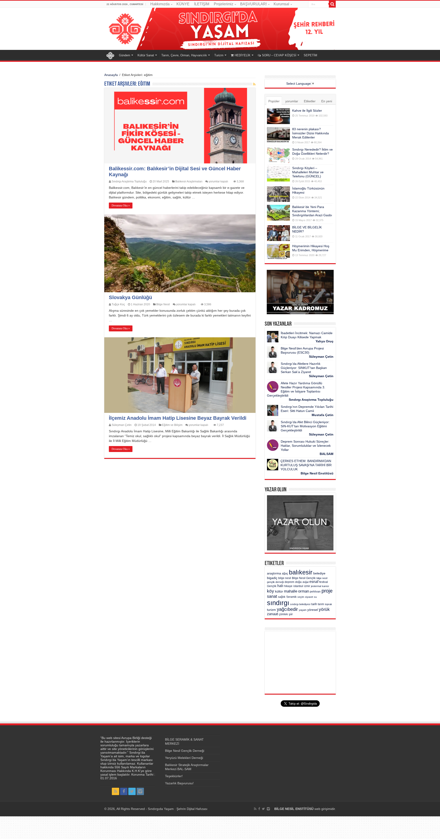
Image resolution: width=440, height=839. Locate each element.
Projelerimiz (223, 4)
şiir (291, 614)
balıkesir (300, 572)
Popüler (274, 101)
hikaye (288, 586)
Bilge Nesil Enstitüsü (317, 473)
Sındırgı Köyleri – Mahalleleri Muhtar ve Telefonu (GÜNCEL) (308, 172)
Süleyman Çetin (122, 425)
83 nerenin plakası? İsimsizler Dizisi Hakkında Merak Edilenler (310, 133)
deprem (289, 582)
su (315, 596)
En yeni (326, 101)
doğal (305, 582)
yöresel (312, 610)
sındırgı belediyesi (300, 604)
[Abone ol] (254, 84)
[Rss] (115, 791)
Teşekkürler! (174, 776)
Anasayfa (110, 55)
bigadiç (272, 578)
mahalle (290, 591)
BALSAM (326, 454)
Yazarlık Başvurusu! (179, 783)
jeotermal (316, 586)
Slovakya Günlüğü (130, 297)
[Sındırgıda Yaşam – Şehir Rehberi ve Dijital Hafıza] (220, 29)
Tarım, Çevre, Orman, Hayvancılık (184, 55)
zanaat (272, 614)
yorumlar (291, 101)
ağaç (285, 573)
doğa (298, 582)
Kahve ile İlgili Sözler (307, 110)
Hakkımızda (160, 4)
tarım (321, 604)
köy (270, 590)
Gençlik (271, 586)
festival (323, 582)
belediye (319, 573)
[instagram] (140, 791)
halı (280, 586)
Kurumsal (281, 4)
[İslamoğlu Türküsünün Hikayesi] (278, 194)
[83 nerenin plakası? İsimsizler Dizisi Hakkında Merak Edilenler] (278, 135)
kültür (279, 591)
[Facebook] (123, 791)
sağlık (281, 596)
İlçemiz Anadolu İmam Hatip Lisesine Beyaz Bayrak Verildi (177, 418)
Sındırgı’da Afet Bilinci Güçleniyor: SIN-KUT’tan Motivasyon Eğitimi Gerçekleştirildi (305, 426)
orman (303, 591)
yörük (324, 609)
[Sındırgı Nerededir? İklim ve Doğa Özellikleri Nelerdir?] (278, 155)
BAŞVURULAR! (253, 4)
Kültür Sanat (146, 55)
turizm (271, 610)
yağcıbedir (287, 609)
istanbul (298, 586)
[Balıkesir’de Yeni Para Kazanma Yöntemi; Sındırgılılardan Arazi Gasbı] (278, 212)
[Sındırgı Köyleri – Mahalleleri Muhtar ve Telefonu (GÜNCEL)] (278, 173)
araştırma (274, 573)
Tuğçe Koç (118, 304)
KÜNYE (183, 4)
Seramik (291, 596)
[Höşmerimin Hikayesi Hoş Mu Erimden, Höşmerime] (278, 252)
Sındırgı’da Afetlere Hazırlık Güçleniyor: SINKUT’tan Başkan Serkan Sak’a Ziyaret (304, 368)
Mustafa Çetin (322, 415)
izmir (307, 586)
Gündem (124, 55)
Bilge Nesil (163, 304)
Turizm (218, 55)
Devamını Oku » (121, 205)
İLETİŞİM (201, 4)
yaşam (302, 610)
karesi (325, 586)
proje (327, 591)
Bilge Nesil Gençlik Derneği (184, 750)
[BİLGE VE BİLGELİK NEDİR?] (278, 233)
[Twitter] (132, 791)
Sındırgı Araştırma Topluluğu (129, 181)
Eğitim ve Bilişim (172, 425)
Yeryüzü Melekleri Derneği (184, 758)
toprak (328, 604)
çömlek (283, 614)
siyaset (309, 596)
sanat (272, 596)
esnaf (313, 582)
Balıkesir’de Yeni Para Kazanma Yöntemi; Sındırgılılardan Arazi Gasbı (312, 211)
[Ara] (332, 4)
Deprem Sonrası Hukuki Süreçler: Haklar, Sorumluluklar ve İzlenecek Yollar (306, 446)
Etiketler (310, 101)
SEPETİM (310, 55)
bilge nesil (284, 578)
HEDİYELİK (242, 55)
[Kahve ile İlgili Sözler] (278, 116)
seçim (300, 596)
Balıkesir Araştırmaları (188, 181)
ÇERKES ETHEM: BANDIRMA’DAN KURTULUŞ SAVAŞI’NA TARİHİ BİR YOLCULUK (306, 465)
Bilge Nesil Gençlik (304, 578)
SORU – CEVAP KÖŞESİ (279, 55)
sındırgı (278, 602)
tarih (314, 604)
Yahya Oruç (324, 341)
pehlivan (315, 591)
